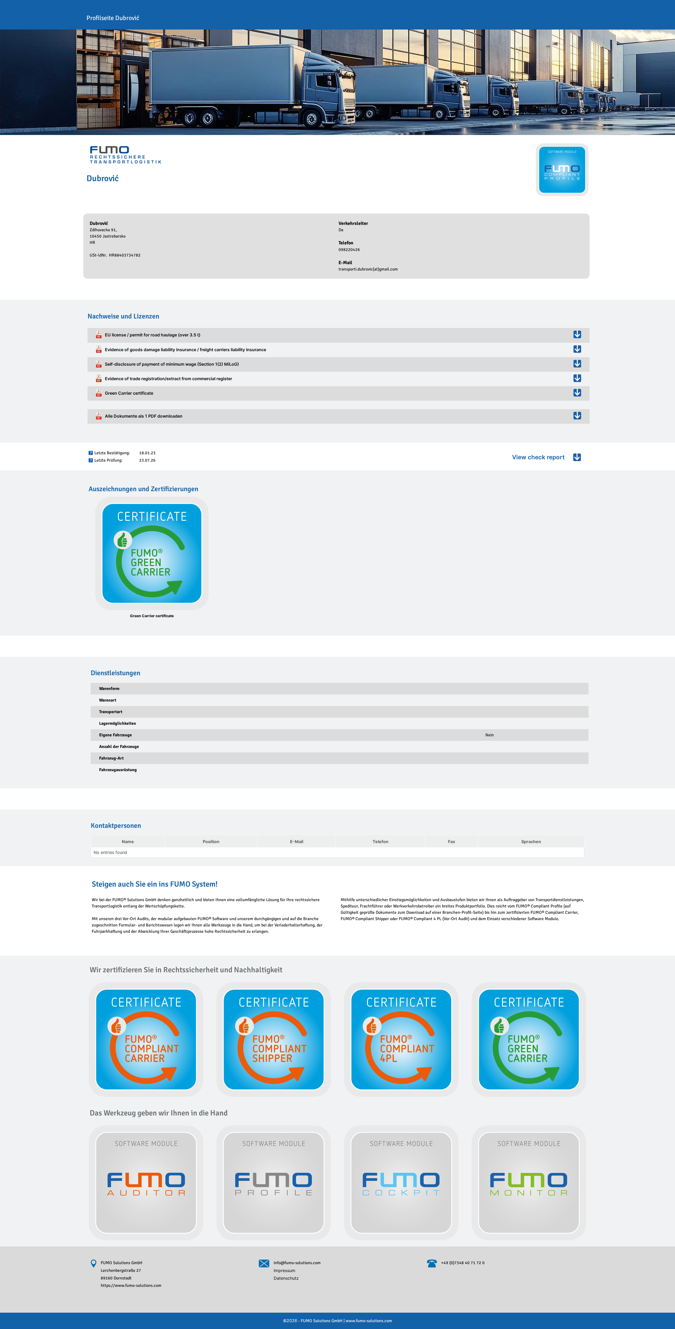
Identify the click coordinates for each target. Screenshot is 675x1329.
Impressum (284, 1270)
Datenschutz (286, 1278)
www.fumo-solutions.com (369, 1320)
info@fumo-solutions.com (297, 1262)
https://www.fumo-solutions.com (131, 1285)
